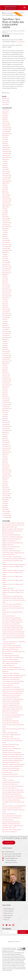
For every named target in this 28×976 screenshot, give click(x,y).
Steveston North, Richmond (9, 784)
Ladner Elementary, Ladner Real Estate (12, 699)
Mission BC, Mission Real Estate (10, 722)
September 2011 (6, 452)
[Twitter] (7, 925)
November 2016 (6, 333)
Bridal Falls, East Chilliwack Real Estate (12, 537)
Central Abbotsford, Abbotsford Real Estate (14, 558)
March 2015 (5, 373)
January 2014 (5, 400)
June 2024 (5, 163)
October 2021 (6, 224)
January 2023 (5, 197)
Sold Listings (5, 104)
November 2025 (6, 129)
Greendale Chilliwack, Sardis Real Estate (12, 657)
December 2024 (6, 151)
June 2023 (5, 187)
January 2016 (5, 353)
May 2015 (5, 369)
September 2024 (6, 157)
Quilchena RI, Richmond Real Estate (11, 748)
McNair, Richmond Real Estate (10, 720)
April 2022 (5, 214)
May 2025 (5, 141)
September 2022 (6, 205)
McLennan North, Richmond (9, 713)
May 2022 (5, 212)
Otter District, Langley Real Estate (11, 734)
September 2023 (6, 181)
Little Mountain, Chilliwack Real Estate (15, 33)
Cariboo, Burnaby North (8, 554)
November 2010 (6, 472)
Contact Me (9, 842)
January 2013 (5, 424)
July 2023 (4, 185)
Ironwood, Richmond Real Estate (11, 687)
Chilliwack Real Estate (8, 588)
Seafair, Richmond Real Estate (10, 774)
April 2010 (5, 485)
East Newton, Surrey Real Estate (11, 624)
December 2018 (6, 290)
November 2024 (6, 153)
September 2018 (6, 296)
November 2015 (6, 357)
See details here (20, 41)
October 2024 (6, 155)
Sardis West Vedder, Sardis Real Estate (12, 766)
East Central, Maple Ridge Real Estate (12, 620)
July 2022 (4, 208)
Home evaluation (8, 911)
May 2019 (5, 280)
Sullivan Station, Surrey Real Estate (11, 794)
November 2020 (6, 246)
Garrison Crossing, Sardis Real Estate (12, 647)
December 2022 (6, 199)
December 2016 (6, 331)
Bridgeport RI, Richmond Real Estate (12, 539)
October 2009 (6, 495)
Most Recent (5, 110)
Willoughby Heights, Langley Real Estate (12, 825)
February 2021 (6, 240)
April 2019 (5, 282)
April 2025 (5, 143)
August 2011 (5, 454)
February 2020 (6, 262)
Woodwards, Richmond (8, 827)
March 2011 (5, 464)
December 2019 (6, 266)
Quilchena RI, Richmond (8, 746)
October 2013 (6, 406)
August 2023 (5, 183)
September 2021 (6, 226)
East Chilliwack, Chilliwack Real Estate (12, 622)
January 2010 (5, 491)
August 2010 (5, 478)
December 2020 (6, 244)
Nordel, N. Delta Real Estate (9, 732)
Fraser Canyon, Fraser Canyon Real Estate (13, 635)
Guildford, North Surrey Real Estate (11, 661)
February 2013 (6, 422)
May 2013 (5, 416)
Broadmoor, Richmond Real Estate (11, 550)
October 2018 (6, 294)
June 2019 (5, 278)
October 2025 (6, 131)
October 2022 (6, 203)
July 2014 (4, 388)
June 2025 (5, 139)
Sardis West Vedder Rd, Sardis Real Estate (13, 764)
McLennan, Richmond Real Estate (11, 717)
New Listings (5, 100)
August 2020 (5, 252)
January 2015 (5, 377)
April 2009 (5, 507)
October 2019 (6, 270)
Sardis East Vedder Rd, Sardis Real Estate (13, 758)
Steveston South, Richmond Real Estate (12, 790)
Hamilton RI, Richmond (8, 665)
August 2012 (5, 432)
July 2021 (4, 230)
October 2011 (6, 450)
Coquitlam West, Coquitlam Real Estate (12, 598)
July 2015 (4, 365)
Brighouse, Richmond (7, 544)
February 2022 (6, 218)
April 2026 (5, 119)
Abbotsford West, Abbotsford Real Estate (13, 525)
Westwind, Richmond (7, 819)
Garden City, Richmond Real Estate (11, 645)
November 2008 (6, 517)
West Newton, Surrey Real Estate (11, 817)
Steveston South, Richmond (9, 788)
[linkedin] (10, 925)
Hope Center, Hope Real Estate (10, 679)
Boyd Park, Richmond (8, 533)
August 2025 (5, 135)
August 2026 (5, 112)
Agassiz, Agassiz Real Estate (9, 527)
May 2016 (5, 345)
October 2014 (6, 383)
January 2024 (5, 173)
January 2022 (5, 220)
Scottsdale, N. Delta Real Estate (10, 770)
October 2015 (6, 359)
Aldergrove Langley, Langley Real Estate (12, 529)
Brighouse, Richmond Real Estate (11, 546)
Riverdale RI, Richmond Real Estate (11, 752)
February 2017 (6, 327)
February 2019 (6, 286)
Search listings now (9, 908)
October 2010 (6, 474)
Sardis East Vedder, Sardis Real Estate (12, 760)
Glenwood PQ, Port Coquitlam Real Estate (13, 651)
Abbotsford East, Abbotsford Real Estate (13, 523)
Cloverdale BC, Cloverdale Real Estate (12, 596)
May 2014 (5, 392)
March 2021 (5, 238)
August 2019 (5, 274)
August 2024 (5, 159)
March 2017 (5, 325)
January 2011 (5, 468)
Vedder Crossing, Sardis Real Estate (11, 808)
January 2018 (5, 311)
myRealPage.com (16, 941)
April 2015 (5, 371)
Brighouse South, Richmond (9, 540)
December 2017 (6, 313)
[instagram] (13, 925)
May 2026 (5, 117)
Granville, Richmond (7, 653)
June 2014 (5, 390)
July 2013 (4, 412)
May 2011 (5, 460)
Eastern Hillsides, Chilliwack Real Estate (12, 627)
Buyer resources (8, 913)
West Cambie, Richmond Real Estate (12, 815)
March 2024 (5, 169)
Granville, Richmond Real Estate (10, 655)
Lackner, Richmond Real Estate (10, 697)
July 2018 (4, 299)
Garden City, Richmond (8, 643)
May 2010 (5, 483)
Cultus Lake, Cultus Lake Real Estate (12, 604)
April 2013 (5, 418)
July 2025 (4, 137)
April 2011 (5, 462)
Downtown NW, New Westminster (11, 606)
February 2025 (6, 147)
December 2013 (6, 402)
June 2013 (5, 414)
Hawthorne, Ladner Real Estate (10, 673)
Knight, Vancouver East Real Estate (11, 695)
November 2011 (6, 448)
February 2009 (6, 511)
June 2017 (5, 321)
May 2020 (5, 258)
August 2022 (5, 206)
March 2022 (5, 216)
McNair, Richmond (7, 719)
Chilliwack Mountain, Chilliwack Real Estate (13, 570)
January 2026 (5, 125)
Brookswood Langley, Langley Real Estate (13, 552)
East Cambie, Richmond (8, 616)
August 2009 (5, 499)
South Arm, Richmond (8, 780)
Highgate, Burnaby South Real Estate (12, 677)
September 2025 (6, 133)
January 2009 (5, 513)
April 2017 (5, 323)
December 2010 (6, 470)
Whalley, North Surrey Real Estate (11, 823)
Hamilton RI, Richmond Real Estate (11, 667)
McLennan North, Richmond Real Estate (13, 715)
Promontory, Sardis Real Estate (10, 744)
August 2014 (5, 387)
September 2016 (6, 337)
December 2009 (6, 493)
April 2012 (5, 438)
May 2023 (5, 189)
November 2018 (6, 292)
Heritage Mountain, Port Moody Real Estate (14, 675)
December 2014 (6, 379)
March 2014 (5, 396)
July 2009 (4, 501)
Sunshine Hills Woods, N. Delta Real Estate (13, 798)
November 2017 (6, 315)
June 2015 (5, 367)
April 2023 (5, 191)
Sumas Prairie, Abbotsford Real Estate (12, 796)
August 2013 (5, 410)
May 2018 (5, 303)
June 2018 (5, 301)
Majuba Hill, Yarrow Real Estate (10, 711)
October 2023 (6, 179)
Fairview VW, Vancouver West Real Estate (13, 632)
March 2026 (5, 121)
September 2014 (6, 385)
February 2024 (6, 171)
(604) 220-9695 (11, 9)
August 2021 (5, 228)
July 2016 (4, 341)
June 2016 (5, 343)
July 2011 (4, 456)
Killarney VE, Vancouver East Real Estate (13, 691)
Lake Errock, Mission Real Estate (11, 703)
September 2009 (6, 497)
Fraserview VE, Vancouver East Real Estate (13, 641)
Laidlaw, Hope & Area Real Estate (11, 701)
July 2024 (4, 161)
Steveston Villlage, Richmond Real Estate (13, 792)
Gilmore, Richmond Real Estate (10, 649)
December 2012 (6, 426)
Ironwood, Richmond (7, 685)
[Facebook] (4, 925)
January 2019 (5, 288)
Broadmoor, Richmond (8, 548)
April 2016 (5, 347)
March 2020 (5, 260)
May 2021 (5, 234)
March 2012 (5, 440)
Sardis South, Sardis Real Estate (10, 762)
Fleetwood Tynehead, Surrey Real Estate (13, 633)
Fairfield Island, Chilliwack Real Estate (12, 629)
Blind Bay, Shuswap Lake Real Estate (12, 531)
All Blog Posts (5, 98)
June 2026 (5, 115)
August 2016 (5, 339)
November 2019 (6, 268)
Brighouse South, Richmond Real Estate (12, 542)
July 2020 (4, 254)
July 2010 (4, 479)
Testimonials (7, 917)
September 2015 (6, 361)
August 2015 (5, 363)
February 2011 (6, 466)
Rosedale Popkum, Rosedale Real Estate (13, 754)
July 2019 (4, 276)
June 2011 (5, 458)
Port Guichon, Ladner (8, 736)
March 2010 (5, 487)
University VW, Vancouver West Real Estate (14, 806)
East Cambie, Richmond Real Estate (11, 618)
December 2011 (6, 446)
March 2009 (5, 509)
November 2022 (6, 201)
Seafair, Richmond (7, 772)
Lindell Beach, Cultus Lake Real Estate (12, 707)
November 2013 (6, 404)
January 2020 (5, 264)
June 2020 (5, 256)
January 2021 (5, 242)
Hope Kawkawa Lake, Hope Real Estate (13, 681)
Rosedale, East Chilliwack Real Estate (12, 756)
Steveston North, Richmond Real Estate (12, 786)
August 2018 (5, 298)
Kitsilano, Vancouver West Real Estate (12, 693)
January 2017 (5, 329)
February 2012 (6, 442)
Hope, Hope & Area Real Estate (10, 683)
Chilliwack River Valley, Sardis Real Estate (13, 590)
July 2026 (4, 114)
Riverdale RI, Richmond (8, 750)
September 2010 (6, 476)
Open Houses (6, 102)
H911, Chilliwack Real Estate (9, 663)
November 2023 (6, 177)
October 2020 (6, 248)
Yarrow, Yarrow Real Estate (9, 831)
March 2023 (5, 193)
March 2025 (5, 145)
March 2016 (5, 349)
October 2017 (6, 317)
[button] (10, 8)
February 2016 (6, 351)
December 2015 (6, 355)
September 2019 (6, 272)
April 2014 (5, 394)
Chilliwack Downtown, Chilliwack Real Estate (14, 564)
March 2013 (5, 420)
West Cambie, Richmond (8, 813)
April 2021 (5, 236)
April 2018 (5, 305)
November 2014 (6, 381)
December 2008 (6, 515)
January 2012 (5, 444)
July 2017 (4, 319)
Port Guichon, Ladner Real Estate (11, 738)
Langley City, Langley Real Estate (11, 705)
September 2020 (6, 250)
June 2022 (5, 210)
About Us (6, 919)
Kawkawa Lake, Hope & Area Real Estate (13, 689)
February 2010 (6, 489)
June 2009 (5, 503)
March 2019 (5, 284)
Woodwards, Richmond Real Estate (11, 829)
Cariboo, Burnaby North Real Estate (11, 556)
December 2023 (6, 175)
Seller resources (8, 915)
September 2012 (6, 430)
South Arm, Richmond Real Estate (11, 782)
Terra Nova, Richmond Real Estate (11, 800)
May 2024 (5, 165)
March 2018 (5, 307)
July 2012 (4, 434)
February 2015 (6, 375)
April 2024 (5, 167)
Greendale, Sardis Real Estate (10, 659)
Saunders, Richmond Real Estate (10, 768)
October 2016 (6, 335)
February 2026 (6, 123)
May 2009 (5, 505)
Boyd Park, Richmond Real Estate (11, 534)
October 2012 (6, 428)
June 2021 (5, 232)
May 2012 (5, 436)
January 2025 (5, 149)
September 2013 (6, 408)
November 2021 (6, 222)
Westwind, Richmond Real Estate (11, 821)
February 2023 (6, 195)
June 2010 (5, 481)
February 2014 (6, 398)
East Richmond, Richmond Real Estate (12, 626)
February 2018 (6, 309)
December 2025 (6, 127)
